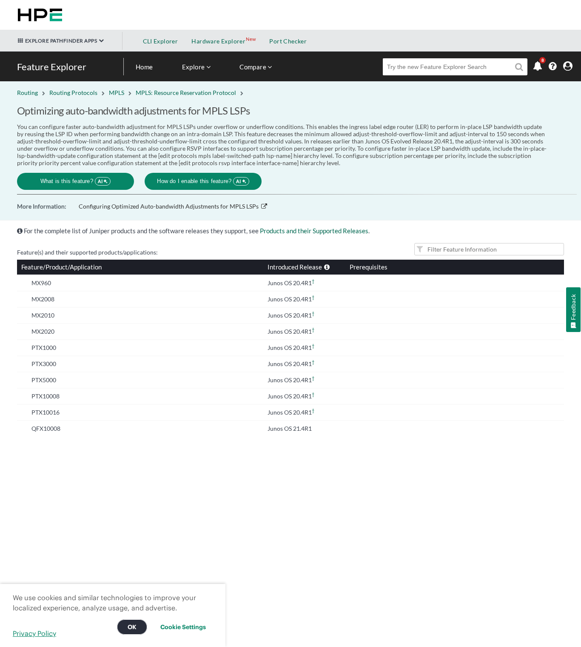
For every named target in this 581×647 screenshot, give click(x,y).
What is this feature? (71, 181)
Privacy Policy (34, 633)
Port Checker (288, 41)
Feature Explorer (51, 66)
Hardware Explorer (218, 41)
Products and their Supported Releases (314, 231)
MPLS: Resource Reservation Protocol (186, 92)
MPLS (116, 92)
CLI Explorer (160, 41)
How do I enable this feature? (199, 181)
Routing (27, 92)
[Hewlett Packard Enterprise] (38, 15)
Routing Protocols (73, 92)
